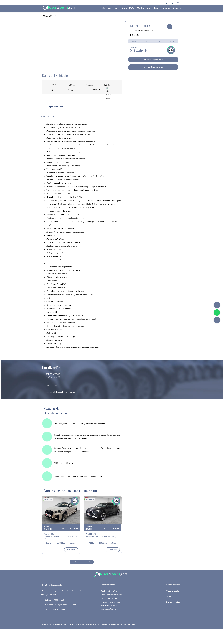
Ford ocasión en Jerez (109, 605)
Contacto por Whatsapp (55, 609)
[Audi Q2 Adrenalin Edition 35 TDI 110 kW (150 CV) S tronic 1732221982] (61, 510)
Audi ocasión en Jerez (109, 598)
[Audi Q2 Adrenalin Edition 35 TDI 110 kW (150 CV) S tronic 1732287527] (103, 510)
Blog (156, 8)
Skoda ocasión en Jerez (109, 591)
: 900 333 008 (54, 600)
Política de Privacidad (103, 624)
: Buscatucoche (52, 585)
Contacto (177, 8)
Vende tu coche (144, 8)
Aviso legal (89, 624)
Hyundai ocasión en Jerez (110, 602)
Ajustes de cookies (128, 624)
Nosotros (166, 8)
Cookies (81, 624)
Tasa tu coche (173, 591)
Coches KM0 (128, 8)
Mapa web (116, 624)
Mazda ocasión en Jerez (109, 609)
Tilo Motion (55, 624)
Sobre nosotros (173, 602)
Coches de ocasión (110, 8)
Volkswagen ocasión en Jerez (111, 595)
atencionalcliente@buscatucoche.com (61, 605)
